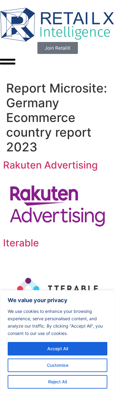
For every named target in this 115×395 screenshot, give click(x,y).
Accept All (57, 348)
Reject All (57, 381)
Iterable (21, 243)
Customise (57, 365)
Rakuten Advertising (50, 165)
